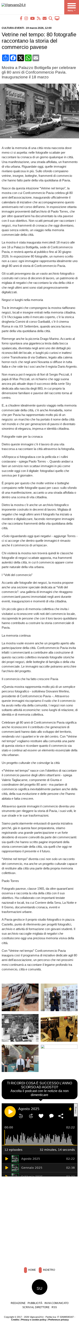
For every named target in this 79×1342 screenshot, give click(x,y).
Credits (15, 1319)
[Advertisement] (39, 1220)
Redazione (18, 1303)
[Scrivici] (45, 18)
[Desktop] (57, 18)
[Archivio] (51, 18)
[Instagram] (26, 18)
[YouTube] (32, 18)
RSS (54, 1307)
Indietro (48, 1269)
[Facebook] (21, 18)
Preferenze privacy (58, 1319)
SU (39, 1288)
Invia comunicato (56, 1303)
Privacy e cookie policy (33, 1319)
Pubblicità (35, 1303)
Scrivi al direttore (36, 1307)
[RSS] (38, 18)
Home (32, 1269)
